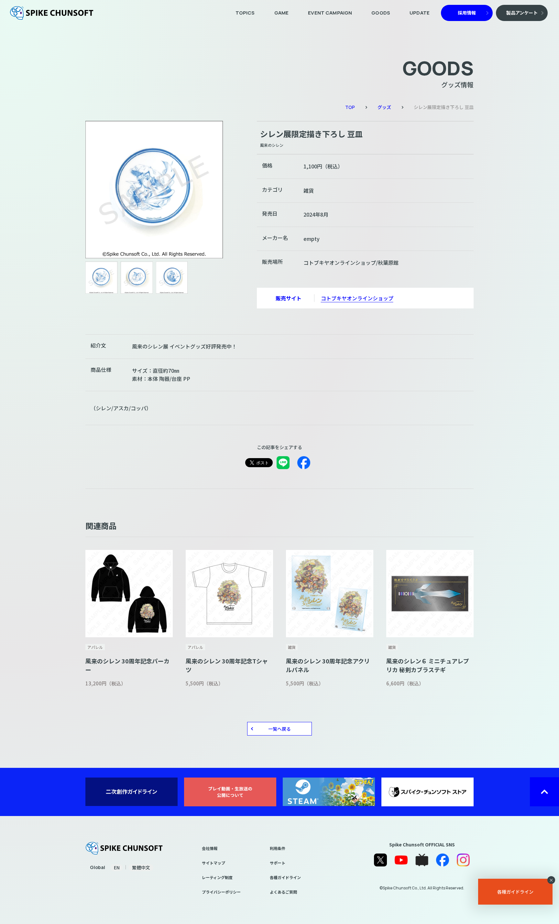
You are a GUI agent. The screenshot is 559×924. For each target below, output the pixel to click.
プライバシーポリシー (221, 892)
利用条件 (277, 848)
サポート (277, 862)
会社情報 (209, 848)
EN (117, 867)
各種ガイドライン (285, 877)
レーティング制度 (217, 877)
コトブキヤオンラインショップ (357, 298)
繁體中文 (141, 867)
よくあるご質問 (283, 892)
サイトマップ (213, 862)
